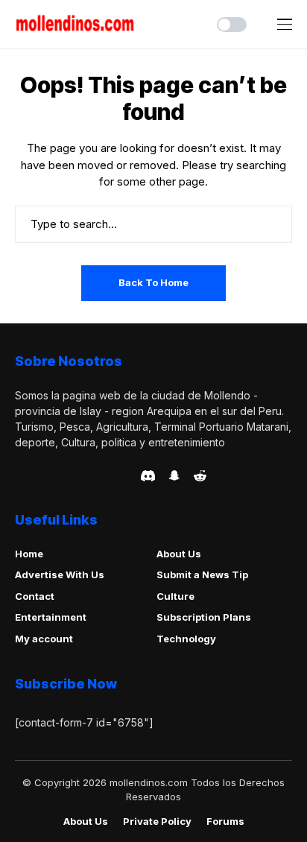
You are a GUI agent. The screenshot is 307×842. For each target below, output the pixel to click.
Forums (225, 821)
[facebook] (19, 475)
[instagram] (104, 475)
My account (44, 639)
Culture (175, 596)
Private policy (157, 821)
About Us (178, 554)
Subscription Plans (203, 617)
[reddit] (200, 475)
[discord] (148, 475)
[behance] (41, 475)
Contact (34, 596)
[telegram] (61, 475)
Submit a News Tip (202, 574)
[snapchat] (174, 475)
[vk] (124, 475)
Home (29, 554)
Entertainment (50, 617)
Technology (186, 639)
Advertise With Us (59, 574)
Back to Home (153, 282)
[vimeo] (83, 475)
